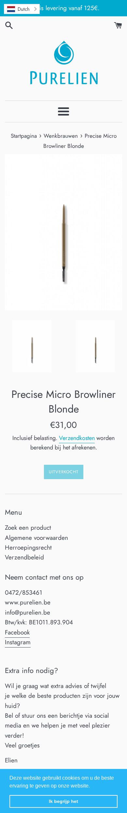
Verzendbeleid (24, 557)
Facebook (17, 632)
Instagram (18, 642)
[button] (92, 786)
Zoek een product (28, 527)
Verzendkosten (77, 438)
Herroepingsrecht (28, 547)
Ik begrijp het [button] (63, 801)
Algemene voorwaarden (36, 537)
